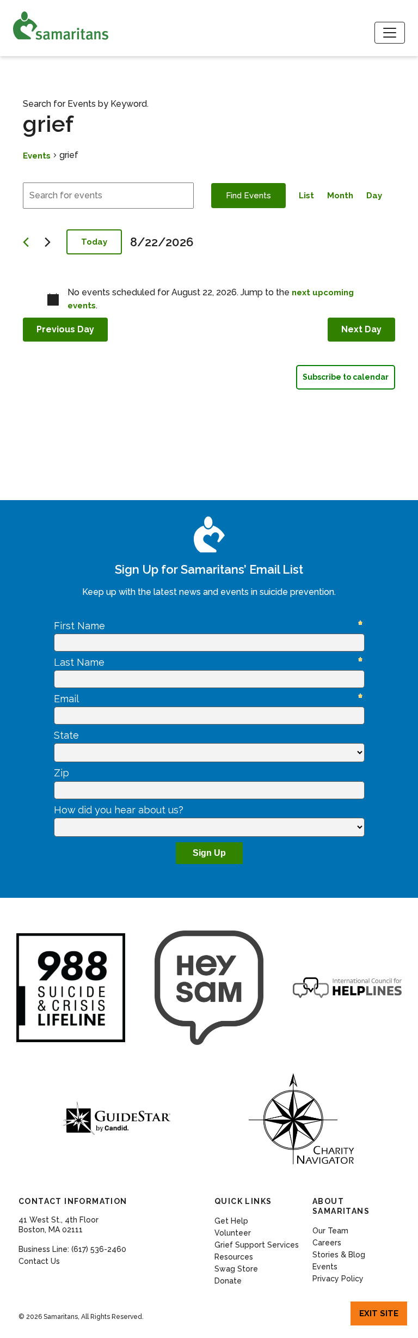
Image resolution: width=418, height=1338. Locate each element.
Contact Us (39, 1261)
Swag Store (236, 1268)
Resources (233, 1256)
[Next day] (51, 242)
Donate (228, 1280)
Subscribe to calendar (346, 377)
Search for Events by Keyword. (86, 104)
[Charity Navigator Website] (301, 1119)
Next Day (361, 329)
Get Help (231, 1221)
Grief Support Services (256, 1244)
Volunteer (232, 1232)
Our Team (330, 1230)
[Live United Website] (209, 987)
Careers (326, 1242)
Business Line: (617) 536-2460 (72, 1249)
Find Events (248, 195)
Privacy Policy (338, 1278)
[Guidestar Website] (117, 1119)
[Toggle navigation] (389, 33)
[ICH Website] (70, 987)
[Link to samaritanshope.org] (81, 25)
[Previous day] (29, 242)
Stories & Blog (338, 1254)
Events (37, 156)
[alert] (209, 299)
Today (94, 242)
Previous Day (65, 329)
